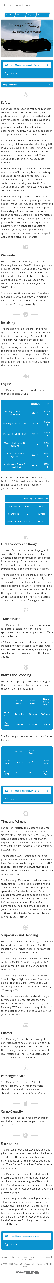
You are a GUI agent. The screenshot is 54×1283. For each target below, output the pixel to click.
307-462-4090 (27, 1260)
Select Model (21, 15)
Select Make (10, 15)
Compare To (31, 15)
